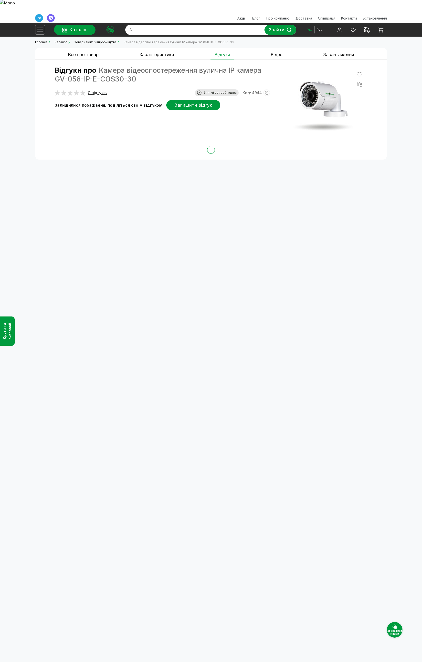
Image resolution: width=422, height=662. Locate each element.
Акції (241, 18)
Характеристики (156, 54)
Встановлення (375, 18)
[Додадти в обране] (359, 75)
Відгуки (222, 54)
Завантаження (338, 54)
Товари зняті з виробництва (95, 42)
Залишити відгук (193, 105)
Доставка (303, 18)
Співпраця (326, 18)
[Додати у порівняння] (359, 84)
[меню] (40, 30)
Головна (41, 42)
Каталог (61, 42)
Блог (256, 18)
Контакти (349, 18)
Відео (277, 54)
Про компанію (278, 18)
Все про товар (83, 54)
